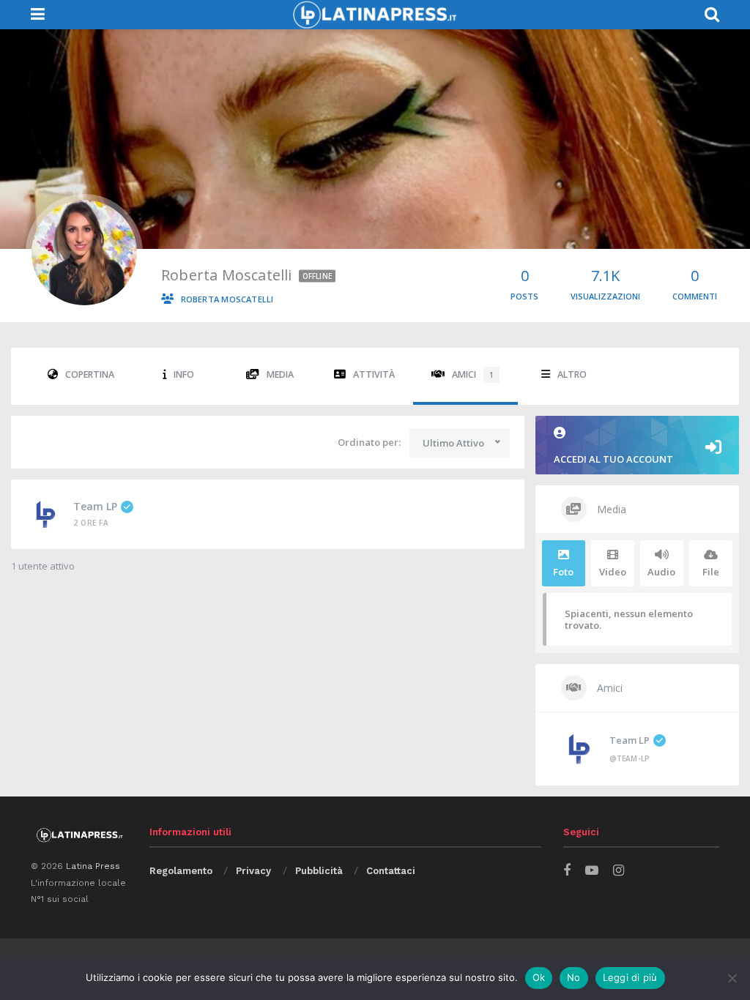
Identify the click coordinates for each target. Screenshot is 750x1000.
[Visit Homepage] (374, 14)
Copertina (89, 374)
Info (184, 374)
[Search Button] (712, 14)
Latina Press (93, 866)
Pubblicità (319, 870)
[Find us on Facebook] (567, 870)
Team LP (95, 506)
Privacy (253, 870)
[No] (731, 978)
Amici (473, 374)
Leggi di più (630, 977)
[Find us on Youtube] (591, 870)
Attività (374, 374)
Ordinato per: (369, 442)
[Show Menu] (38, 14)
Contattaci (390, 870)
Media (280, 374)
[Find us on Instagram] (618, 870)
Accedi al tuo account (613, 459)
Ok (539, 977)
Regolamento (180, 870)
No (574, 977)
